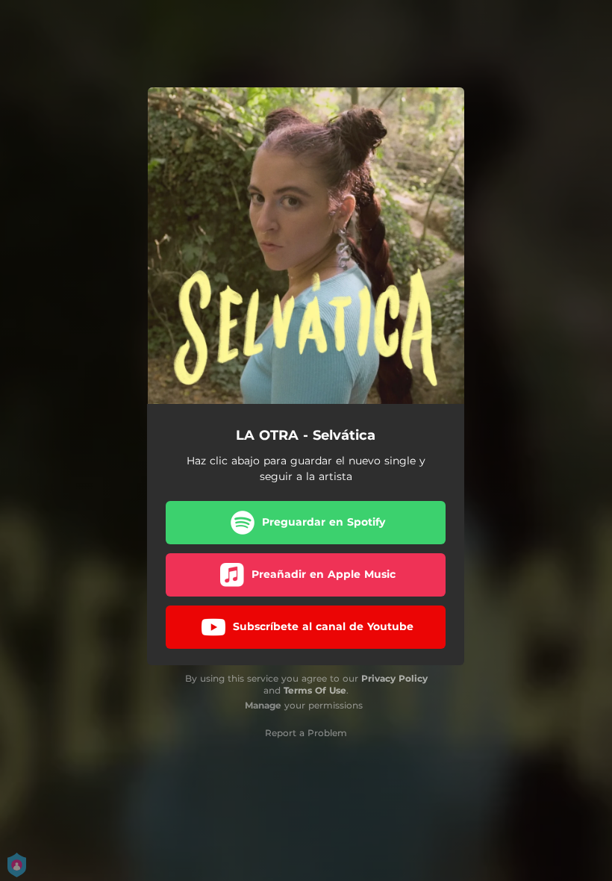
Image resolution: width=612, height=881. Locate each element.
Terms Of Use (315, 690)
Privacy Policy (394, 678)
